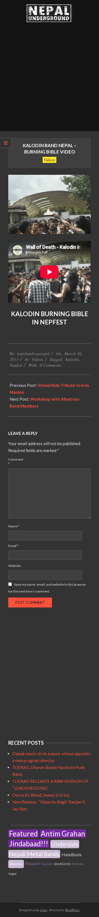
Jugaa (12, 873)
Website (14, 566)
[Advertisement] (49, 78)
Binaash (32, 863)
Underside (64, 844)
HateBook (72, 854)
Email (13, 546)
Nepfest (16, 365)
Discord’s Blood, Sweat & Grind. (41, 794)
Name (13, 526)
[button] (49, 13)
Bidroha (78, 864)
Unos (43, 910)
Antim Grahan (63, 833)
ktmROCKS (62, 864)
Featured (23, 833)
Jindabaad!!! (28, 843)
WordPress (72, 910)
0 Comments (50, 365)
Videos (49, 159)
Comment (14, 461)
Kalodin (72, 359)
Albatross (16, 864)
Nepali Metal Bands (34, 853)
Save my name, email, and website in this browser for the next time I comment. (47, 587)
